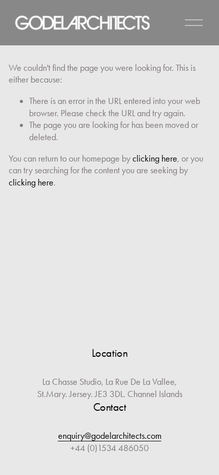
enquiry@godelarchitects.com (109, 435)
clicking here (154, 158)
